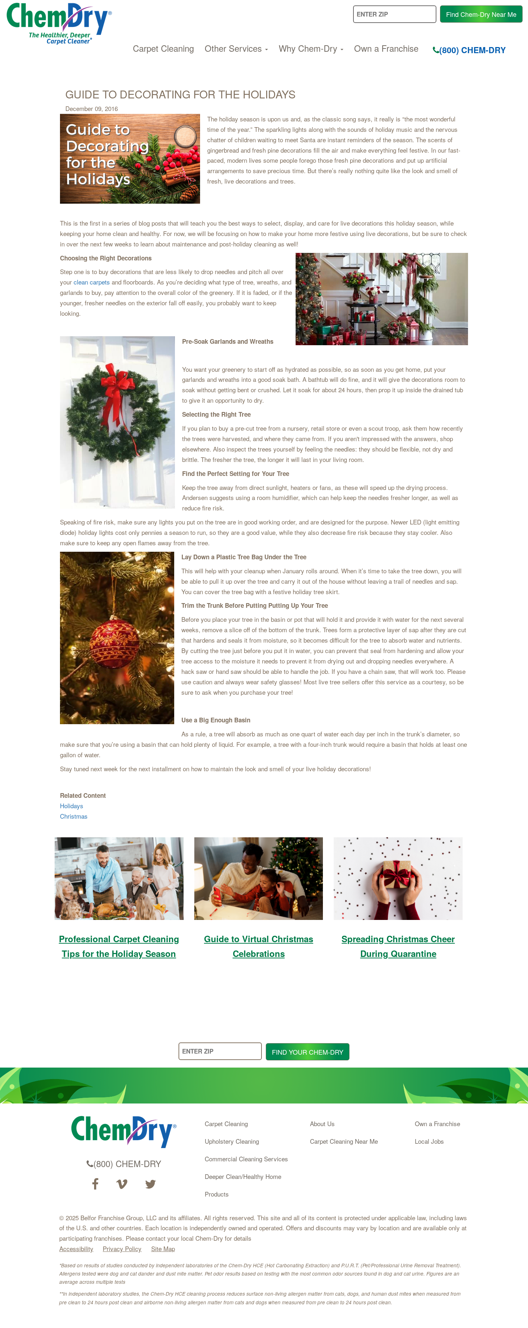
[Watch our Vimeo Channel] (122, 1184)
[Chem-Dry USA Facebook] (95, 1184)
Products (217, 1193)
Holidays (71, 805)
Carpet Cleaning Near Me (344, 1141)
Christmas (74, 815)
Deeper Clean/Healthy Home (243, 1176)
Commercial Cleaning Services (246, 1158)
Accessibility (76, 1248)
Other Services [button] (234, 48)
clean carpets (92, 281)
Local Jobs (429, 1141)
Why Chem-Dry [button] (309, 48)
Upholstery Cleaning (232, 1141)
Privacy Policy (122, 1248)
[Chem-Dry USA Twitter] (150, 1184)
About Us (322, 1123)
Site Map (163, 1248)
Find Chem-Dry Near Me (481, 14)
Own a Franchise (386, 48)
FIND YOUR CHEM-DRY (307, 1051)
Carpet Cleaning (163, 48)
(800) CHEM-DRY (472, 50)
